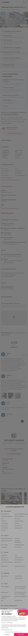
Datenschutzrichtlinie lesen (6, 629)
